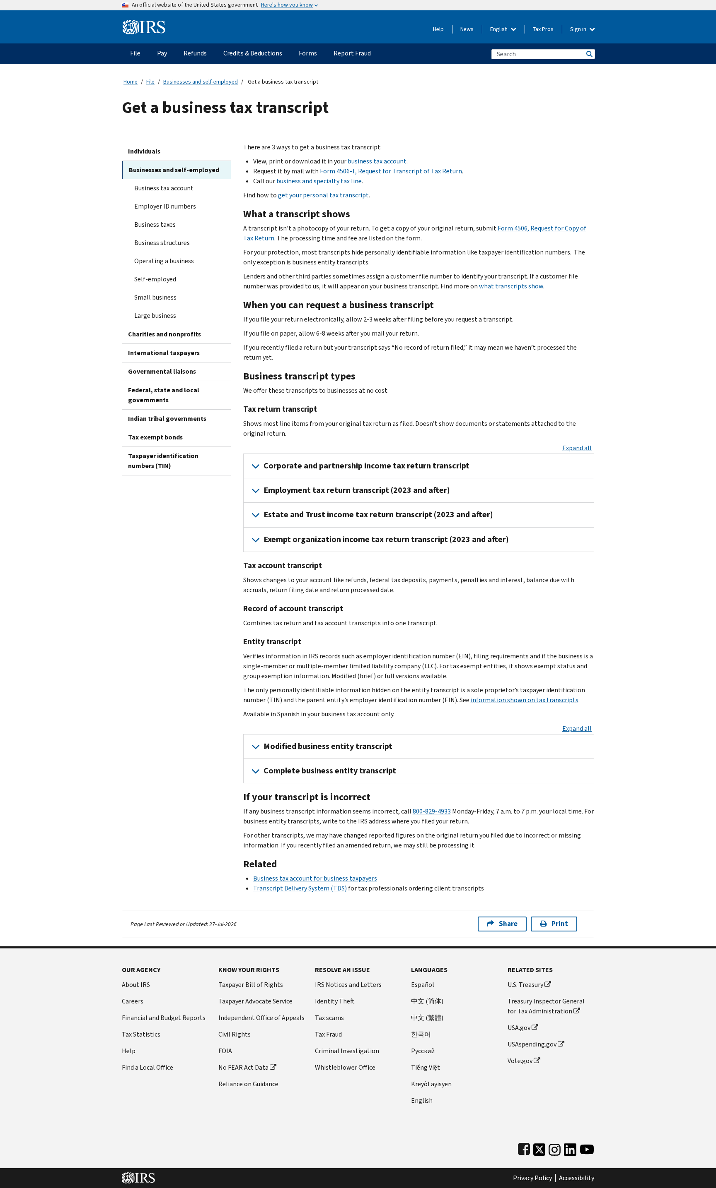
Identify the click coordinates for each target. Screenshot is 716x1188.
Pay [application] (162, 53)
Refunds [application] (195, 53)
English (499, 29)
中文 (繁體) (427, 1017)
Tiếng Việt (425, 1067)
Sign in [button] (579, 29)
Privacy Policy (532, 1178)
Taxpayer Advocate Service (255, 1001)
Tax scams (329, 1017)
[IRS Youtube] (587, 1147)
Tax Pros (543, 29)
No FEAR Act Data (243, 1067)
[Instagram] (555, 1147)
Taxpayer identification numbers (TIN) (163, 460)
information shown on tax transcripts (524, 700)
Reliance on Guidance (248, 1084)
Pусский (423, 1050)
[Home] (144, 24)
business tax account (377, 161)
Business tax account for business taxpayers (315, 878)
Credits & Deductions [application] (252, 53)
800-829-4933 (432, 811)
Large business (155, 315)
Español (422, 984)
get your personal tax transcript (323, 195)
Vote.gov (520, 1060)
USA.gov (519, 1027)
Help (438, 29)
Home (130, 82)
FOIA (225, 1050)
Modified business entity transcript (328, 746)
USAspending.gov (532, 1044)
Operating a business (164, 261)
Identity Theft (335, 1001)
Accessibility (576, 1178)
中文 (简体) (427, 1001)
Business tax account (164, 188)
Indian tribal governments (167, 418)
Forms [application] (308, 53)
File (150, 82)
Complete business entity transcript (330, 770)
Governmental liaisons (162, 371)
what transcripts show (511, 286)
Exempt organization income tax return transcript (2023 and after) (386, 539)
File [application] (135, 53)
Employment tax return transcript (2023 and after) (357, 490)
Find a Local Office (147, 1067)
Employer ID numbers (165, 206)
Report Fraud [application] (352, 53)
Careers (132, 1001)
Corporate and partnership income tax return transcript (366, 465)
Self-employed (155, 279)
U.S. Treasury (525, 984)
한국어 (421, 1034)
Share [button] (508, 924)
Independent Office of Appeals (261, 1017)
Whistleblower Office (345, 1067)
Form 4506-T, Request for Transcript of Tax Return (391, 171)
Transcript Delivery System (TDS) (300, 888)
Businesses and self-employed (200, 82)
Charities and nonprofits (164, 334)
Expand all (577, 448)
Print (560, 924)
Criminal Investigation (347, 1050)
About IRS (136, 984)
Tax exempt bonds (155, 437)
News (467, 29)
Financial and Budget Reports (164, 1017)
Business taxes (155, 224)
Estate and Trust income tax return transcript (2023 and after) (378, 514)
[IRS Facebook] (524, 1147)
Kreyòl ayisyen (431, 1084)
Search (588, 54)
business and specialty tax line (319, 181)
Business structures (162, 242)
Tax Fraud (328, 1034)
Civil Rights (234, 1034)
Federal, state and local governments (163, 395)
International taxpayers (164, 352)
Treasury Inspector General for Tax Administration (546, 1006)
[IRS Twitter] (539, 1147)
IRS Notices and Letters (348, 984)
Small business (155, 297)
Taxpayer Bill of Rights (250, 984)
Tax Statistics (141, 1034)
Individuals (144, 151)
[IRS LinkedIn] (570, 1147)
